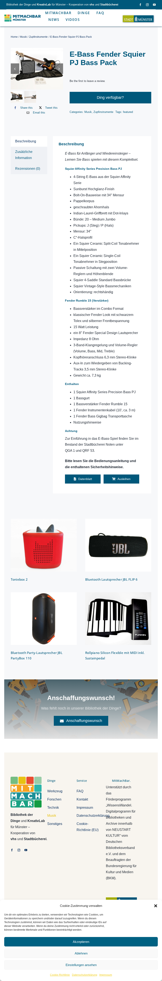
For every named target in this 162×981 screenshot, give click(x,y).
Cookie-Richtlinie (60, 974)
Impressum (105, 974)
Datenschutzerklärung (84, 974)
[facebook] (140, 4)
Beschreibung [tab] (25, 141)
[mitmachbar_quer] (22, 14)
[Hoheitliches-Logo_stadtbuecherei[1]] (121, 899)
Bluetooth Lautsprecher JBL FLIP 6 (111, 579)
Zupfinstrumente (103, 112)
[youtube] (154, 4)
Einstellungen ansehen (81, 965)
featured (128, 112)
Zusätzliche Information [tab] (23, 155)
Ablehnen (81, 953)
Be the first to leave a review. (87, 81)
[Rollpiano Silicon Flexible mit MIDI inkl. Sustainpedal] (118, 618)
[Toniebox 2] (44, 545)
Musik (88, 112)
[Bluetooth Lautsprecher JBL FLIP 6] (118, 545)
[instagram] (147, 4)
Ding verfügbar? (110, 97)
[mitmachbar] (26, 778)
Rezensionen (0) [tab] (27, 168)
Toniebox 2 (19, 579)
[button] (156, 906)
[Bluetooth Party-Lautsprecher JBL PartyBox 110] (44, 618)
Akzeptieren (81, 942)
